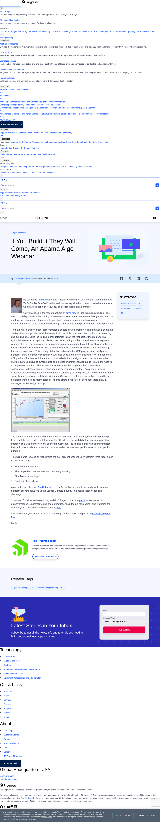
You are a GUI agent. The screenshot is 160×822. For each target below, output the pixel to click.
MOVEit (57, 105)
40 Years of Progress (13, 756)
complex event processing (131, 308)
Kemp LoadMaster (66, 108)
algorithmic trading (128, 303)
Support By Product (8, 133)
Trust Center (36, 172)
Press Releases (23, 172)
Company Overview (8, 166)
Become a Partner (21, 154)
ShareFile (43, 105)
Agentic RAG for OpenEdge (59, 31)
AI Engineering (6, 37)
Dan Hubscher (45, 299)
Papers (28, 142)
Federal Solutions (7, 78)
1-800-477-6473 (7, 195)
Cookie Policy (47, 816)
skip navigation (11, 3)
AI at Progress (6, 11)
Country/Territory (110, 618)
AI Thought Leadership (10, 20)
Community (67, 133)
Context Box (91, 31)
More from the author (44, 556)
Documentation (54, 142)
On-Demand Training (29, 148)
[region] (80, 815)
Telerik (27, 105)
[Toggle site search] (1, 199)
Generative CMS (79, 31)
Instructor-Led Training (10, 148)
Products (5, 86)
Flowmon (53, 108)
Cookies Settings (146, 815)
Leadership (22, 166)
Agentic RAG (18, 31)
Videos (44, 142)
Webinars (36, 142)
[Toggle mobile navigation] (2, 212)
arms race (71, 312)
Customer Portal (25, 133)
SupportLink (5, 192)
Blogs (79, 142)
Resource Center (17, 142)
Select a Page (41, 218)
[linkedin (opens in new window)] (15, 807)
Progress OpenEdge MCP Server (132, 31)
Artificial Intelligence (9, 44)
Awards (7, 739)
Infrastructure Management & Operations (30, 108)
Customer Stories (96, 142)
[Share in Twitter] (130, 278)
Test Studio (46, 114)
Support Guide (54, 133)
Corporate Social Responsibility (63, 166)
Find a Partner (6, 154)
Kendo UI (35, 105)
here (58, 507)
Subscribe (124, 630)
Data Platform (6, 31)
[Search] (1, 175)
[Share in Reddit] (147, 278)
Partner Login (35, 154)
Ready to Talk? (20, 195)
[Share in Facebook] (121, 278)
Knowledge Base (68, 142)
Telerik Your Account (31, 192)
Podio (50, 105)
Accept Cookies (123, 815)
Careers (45, 172)
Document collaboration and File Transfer (69, 114)
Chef (9, 108)
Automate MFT (55, 115)
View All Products (11, 124)
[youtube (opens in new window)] (8, 807)
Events (85, 142)
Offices (52, 172)
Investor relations (11, 743)
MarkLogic (4, 102)
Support (4, 129)
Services (4, 136)
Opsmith (77, 33)
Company (5, 160)
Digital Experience (8, 61)
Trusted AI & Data (8, 90)
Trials (6, 695)
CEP (141, 303)
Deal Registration (28, 156)
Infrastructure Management (12, 69)
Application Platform (47, 102)
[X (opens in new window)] (5, 807)
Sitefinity (20, 105)
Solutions (5, 41)
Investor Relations (8, 172)
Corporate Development (38, 166)
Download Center (40, 133)
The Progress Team (22, 278)
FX (122, 313)
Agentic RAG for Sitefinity (35, 31)
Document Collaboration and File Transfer (22, 678)
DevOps (3, 108)
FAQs (106, 142)
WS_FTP (11, 120)
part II (82, 500)
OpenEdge (61, 102)
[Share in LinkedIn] (138, 278)
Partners (4, 151)
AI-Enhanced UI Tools (9, 114)
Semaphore (15, 102)
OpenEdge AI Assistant (108, 31)
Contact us (10, 763)
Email (105, 611)
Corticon (34, 102)
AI (2, 8)
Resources (5, 139)
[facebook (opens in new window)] (2, 807)
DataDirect (25, 102)
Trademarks (30, 798)
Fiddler (37, 114)
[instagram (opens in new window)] (12, 807)
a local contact (12, 779)
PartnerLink (16, 192)
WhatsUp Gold (80, 108)
